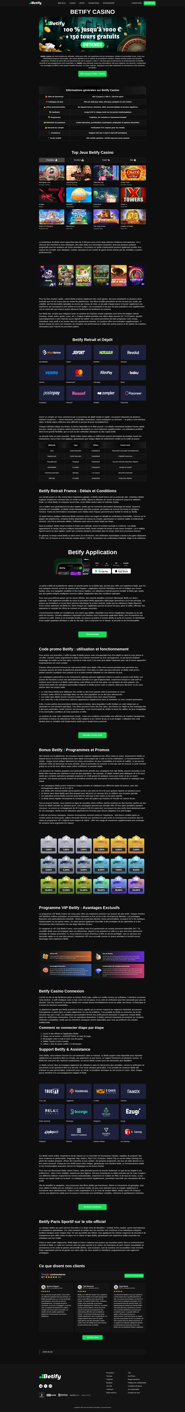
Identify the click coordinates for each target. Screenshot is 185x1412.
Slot (131, 160)
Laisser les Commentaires (134, 1276)
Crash (104, 160)
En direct (77, 160)
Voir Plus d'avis (92, 1337)
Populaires (50, 160)
